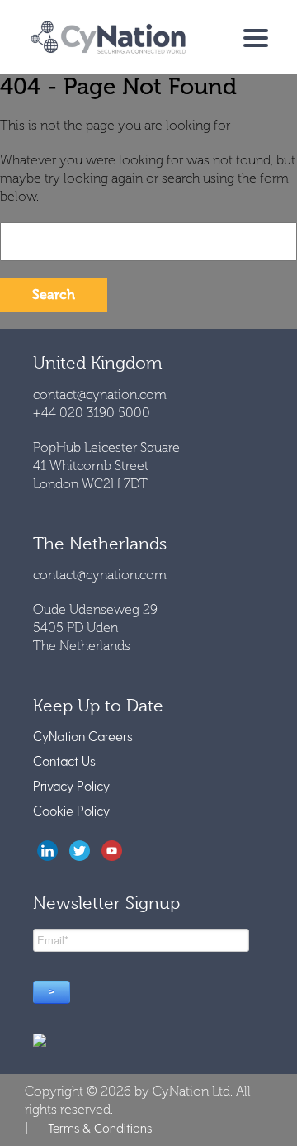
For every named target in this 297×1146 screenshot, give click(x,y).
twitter (79, 850)
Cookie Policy (71, 810)
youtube (111, 850)
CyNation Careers (83, 736)
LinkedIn (47, 850)
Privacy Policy (71, 785)
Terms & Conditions (100, 1127)
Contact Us (64, 760)
